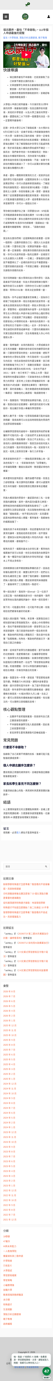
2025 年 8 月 (9, 1045)
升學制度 (13, 38)
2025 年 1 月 (9, 1079)
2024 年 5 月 (9, 1118)
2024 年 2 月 (9, 1123)
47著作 (6, 1241)
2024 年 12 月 (9, 1084)
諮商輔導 (7, 1324)
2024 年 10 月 (9, 1093)
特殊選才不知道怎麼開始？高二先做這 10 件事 (26, 907)
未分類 (6, 1299)
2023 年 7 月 (9, 1156)
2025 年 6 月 (9, 1054)
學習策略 (7, 1280)
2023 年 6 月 (9, 1161)
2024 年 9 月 (9, 1098)
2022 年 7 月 (9, 1215)
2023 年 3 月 (9, 1176)
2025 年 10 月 (9, 1035)
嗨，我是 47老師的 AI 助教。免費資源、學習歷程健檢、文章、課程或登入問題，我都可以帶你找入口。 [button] (31, 1359)
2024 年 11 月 (9, 1089)
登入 (18, 832)
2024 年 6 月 (9, 1113)
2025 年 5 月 (9, 1059)
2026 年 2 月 (9, 1016)
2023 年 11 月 (9, 1137)
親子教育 (42, 38)
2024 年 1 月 (9, 1127)
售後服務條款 (32, 1367)
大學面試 (7, 1270)
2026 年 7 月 (9, 996)
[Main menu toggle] (6, 17)
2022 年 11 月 (9, 1195)
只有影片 (7, 1265)
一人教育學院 (9, 1251)
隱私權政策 (19, 1367)
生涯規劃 (7, 1309)
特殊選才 (7, 1304)
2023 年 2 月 (9, 1181)
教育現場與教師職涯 (13, 1295)
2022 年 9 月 (9, 1205)
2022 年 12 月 (9, 1190)
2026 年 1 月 (9, 1020)
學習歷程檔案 (9, 1275)
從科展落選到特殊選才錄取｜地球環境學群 (24, 903)
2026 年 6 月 (9, 1001)
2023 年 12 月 (9, 1132)
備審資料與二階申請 (13, 1256)
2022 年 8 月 (9, 1210)
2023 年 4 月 (9, 1171)
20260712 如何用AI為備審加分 (33, 943)
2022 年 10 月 (9, 1200)
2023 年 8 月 (9, 1151)
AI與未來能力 (9, 1246)
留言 (5, 38)
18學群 (6, 1236)
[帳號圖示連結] (48, 16)
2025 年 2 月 (9, 1074)
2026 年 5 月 (9, 1006)
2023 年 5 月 (9, 1166)
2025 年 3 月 (9, 1069)
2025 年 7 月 (9, 1050)
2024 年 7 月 (9, 1108)
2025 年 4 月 (9, 1064)
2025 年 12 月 (9, 1025)
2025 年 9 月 (9, 1040)
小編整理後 (8, 1285)
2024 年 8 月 (9, 1103)
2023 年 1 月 (9, 1185)
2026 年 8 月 (9, 991)
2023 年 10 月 (9, 1142)
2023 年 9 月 (9, 1147)
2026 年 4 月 (9, 1011)
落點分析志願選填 (28, 38)
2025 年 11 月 (9, 1030)
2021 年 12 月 (9, 1220)
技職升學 (7, 1290)
